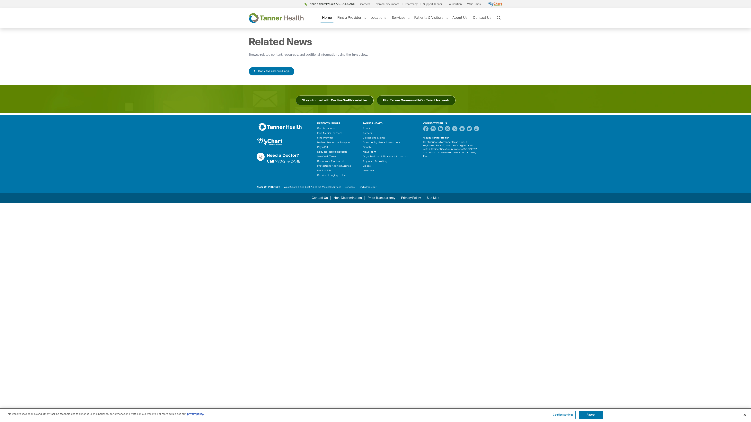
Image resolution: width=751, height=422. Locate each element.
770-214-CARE (287, 161)
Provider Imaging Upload (332, 175)
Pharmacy (411, 4)
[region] (375, 415)
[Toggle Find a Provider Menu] (365, 18)
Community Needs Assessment (381, 142)
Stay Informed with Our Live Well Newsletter (334, 100)
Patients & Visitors (428, 17)
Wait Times (474, 4)
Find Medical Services (329, 132)
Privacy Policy (411, 198)
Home (327, 17)
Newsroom (369, 151)
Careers (365, 4)
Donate (367, 147)
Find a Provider (349, 17)
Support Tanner (432, 4)
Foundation (455, 4)
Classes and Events (374, 137)
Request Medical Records (332, 151)
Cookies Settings (563, 414)
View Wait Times (326, 156)
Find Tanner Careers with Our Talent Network (416, 100)
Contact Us (482, 17)
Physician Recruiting (375, 161)
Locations (378, 17)
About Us (459, 17)
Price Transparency (381, 198)
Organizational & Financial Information (385, 156)
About (366, 128)
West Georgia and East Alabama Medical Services (312, 186)
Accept (591, 414)
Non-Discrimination (348, 198)
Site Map (433, 198)
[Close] (744, 414)
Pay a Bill (322, 147)
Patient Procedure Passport (333, 142)
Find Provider (325, 137)
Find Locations (326, 128)
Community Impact (387, 4)
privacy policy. (195, 413)
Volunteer (368, 170)
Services (398, 17)
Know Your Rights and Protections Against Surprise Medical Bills (334, 166)
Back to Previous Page (273, 71)
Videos (367, 165)
